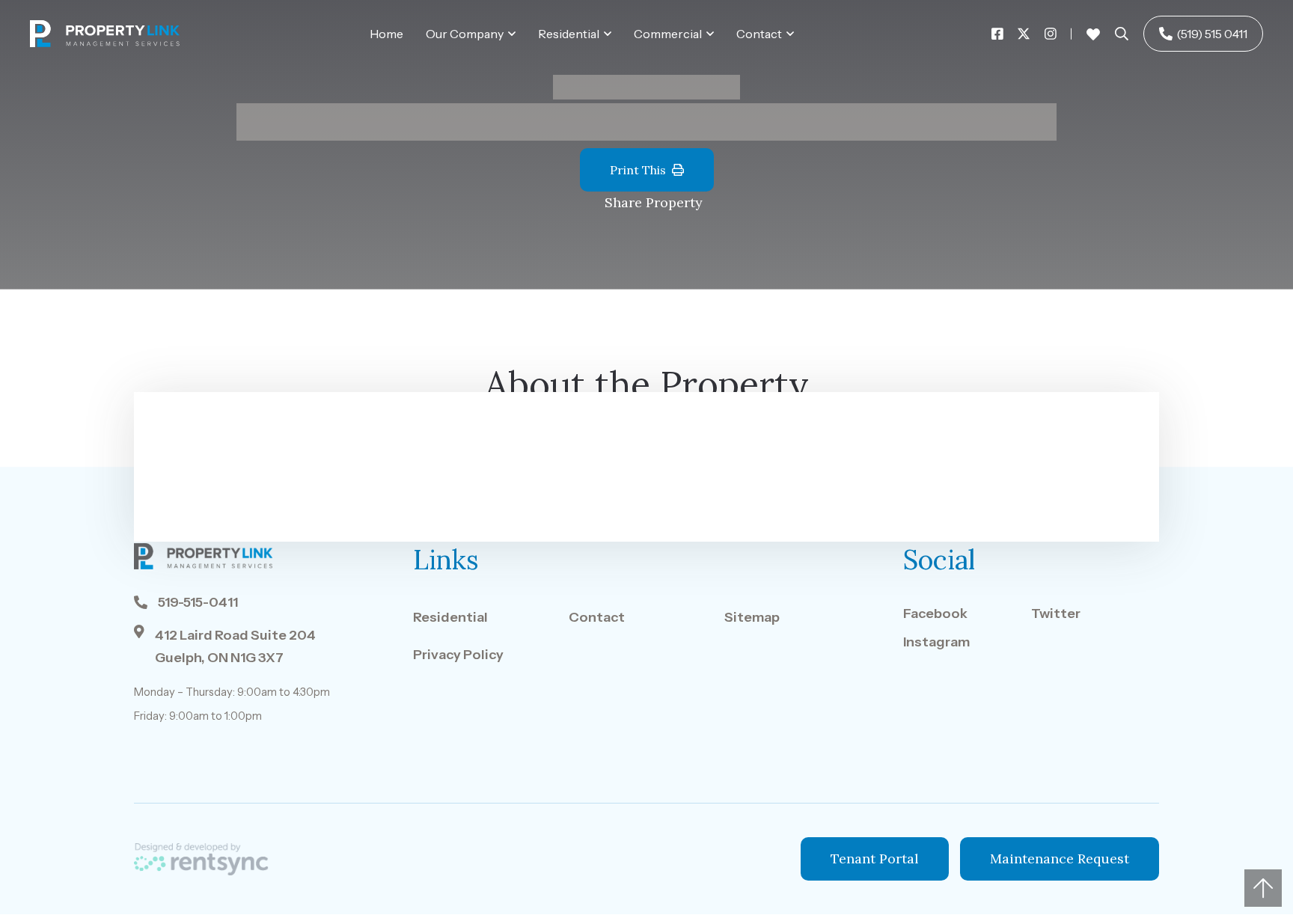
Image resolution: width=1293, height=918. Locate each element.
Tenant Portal (875, 858)
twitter (1055, 613)
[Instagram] (1051, 33)
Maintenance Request (1059, 858)
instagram (936, 642)
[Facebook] (997, 33)
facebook (935, 613)
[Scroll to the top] (1263, 888)
